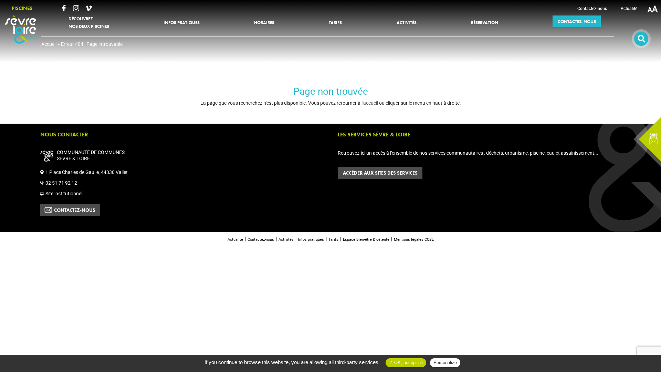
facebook (64, 8)
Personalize (445, 362)
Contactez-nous (74, 210)
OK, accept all (408, 362)
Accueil (48, 44)
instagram (76, 8)
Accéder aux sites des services (380, 173)
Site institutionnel (63, 193)
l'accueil (369, 103)
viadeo (88, 8)
